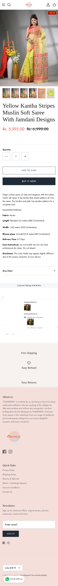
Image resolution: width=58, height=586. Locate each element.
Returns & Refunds (11, 478)
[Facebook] (4, 451)
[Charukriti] (29, 5)
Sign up (11, 533)
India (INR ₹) (10, 567)
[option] (29, 48)
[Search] (10, 4)
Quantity (7, 149)
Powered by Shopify (39, 575)
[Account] (47, 4)
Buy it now (29, 181)
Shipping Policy (9, 474)
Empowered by (20, 575)
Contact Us (7, 491)
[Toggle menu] (3, 4)
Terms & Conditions (11, 487)
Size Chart (8, 270)
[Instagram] (10, 451)
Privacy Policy (9, 470)
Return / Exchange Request (15, 483)
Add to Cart (29, 170)
